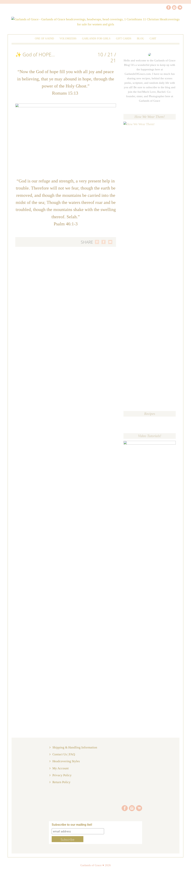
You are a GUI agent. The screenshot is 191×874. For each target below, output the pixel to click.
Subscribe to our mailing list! (72, 824)
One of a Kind (44, 38)
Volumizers (68, 38)
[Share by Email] (110, 242)
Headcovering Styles (66, 761)
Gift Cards (123, 38)
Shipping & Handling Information (74, 747)
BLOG (140, 38)
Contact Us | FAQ (63, 754)
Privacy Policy (62, 775)
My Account (60, 768)
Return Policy (61, 782)
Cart (153, 38)
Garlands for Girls (96, 38)
